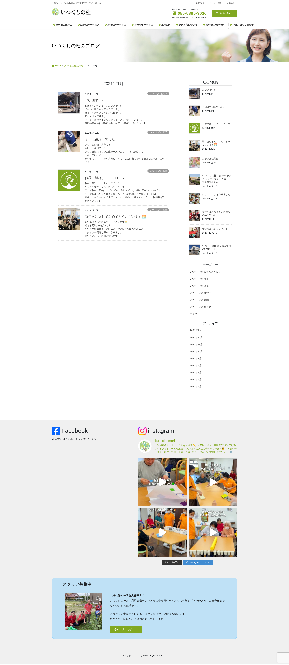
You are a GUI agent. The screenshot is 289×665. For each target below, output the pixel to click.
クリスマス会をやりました (216, 194)
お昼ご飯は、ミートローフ (105, 178)
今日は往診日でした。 (101, 139)
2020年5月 (195, 386)
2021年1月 (195, 330)
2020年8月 (195, 365)
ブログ (193, 314)
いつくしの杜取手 (199, 278)
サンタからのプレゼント (215, 228)
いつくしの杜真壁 (158, 93)
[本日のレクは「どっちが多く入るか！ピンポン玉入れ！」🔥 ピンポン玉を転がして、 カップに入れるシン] (213, 532)
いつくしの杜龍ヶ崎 (200, 307)
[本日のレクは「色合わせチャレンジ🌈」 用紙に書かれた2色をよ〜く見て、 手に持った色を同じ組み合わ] (162, 482)
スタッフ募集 (215, 3)
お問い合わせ (227, 13)
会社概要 (231, 3)
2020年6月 (195, 379)
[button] (126, 629)
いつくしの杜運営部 (200, 293)
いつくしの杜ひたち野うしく (205, 271)
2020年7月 (195, 372)
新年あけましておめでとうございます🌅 (115, 216)
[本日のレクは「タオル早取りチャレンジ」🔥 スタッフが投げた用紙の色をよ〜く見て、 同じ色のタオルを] (213, 482)
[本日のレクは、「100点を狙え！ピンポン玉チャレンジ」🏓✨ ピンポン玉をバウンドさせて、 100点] (162, 532)
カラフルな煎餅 (210, 158)
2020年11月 (196, 344)
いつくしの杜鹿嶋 (199, 300)
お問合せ (200, 3)
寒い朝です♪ (94, 100)
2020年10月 (196, 351)
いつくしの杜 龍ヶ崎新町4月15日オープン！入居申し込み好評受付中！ (217, 178)
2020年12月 (196, 337)
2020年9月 (195, 358)
